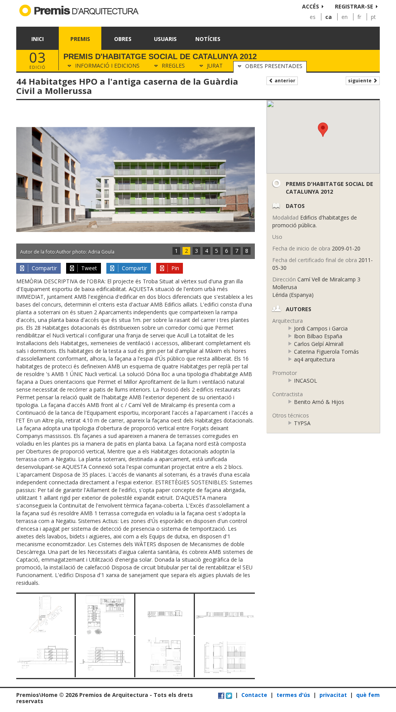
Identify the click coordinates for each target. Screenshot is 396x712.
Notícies (207, 39)
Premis (80, 39)
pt (373, 16)
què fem (368, 694)
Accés (310, 6)
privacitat (333, 694)
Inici (37, 39)
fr (359, 16)
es (313, 16)
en (344, 16)
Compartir (43, 268)
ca (328, 16)
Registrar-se (354, 6)
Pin (174, 268)
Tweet (88, 268)
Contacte (254, 694)
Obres (122, 39)
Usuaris (165, 39)
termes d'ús (293, 694)
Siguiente (360, 80)
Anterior (284, 80)
